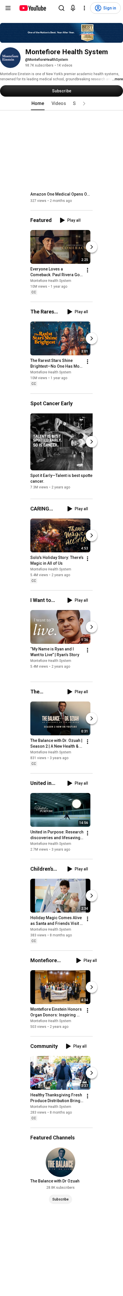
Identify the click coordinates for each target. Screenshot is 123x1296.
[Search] (61, 8)
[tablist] (61, 103)
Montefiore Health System (50, 281)
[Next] (91, 247)
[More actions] (87, 270)
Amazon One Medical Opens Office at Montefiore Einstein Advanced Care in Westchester (61, 194)
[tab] (38, 103)
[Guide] (8, 8)
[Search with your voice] (73, 8)
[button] (84, 103)
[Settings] (84, 8)
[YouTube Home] (32, 8)
